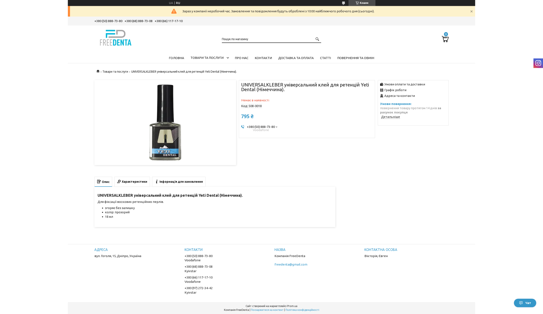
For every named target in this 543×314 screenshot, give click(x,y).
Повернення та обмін (355, 58)
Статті (325, 58)
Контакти (263, 58)
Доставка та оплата (296, 58)
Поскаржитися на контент (267, 309)
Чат (528, 303)
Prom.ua (292, 306)
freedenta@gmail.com (290, 264)
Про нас (241, 58)
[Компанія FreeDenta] (115, 36)
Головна (176, 58)
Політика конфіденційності (302, 309)
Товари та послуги (207, 57)
